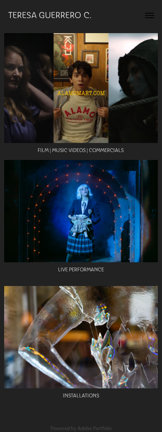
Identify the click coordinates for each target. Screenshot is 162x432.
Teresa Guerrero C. (50, 15)
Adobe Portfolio (95, 428)
